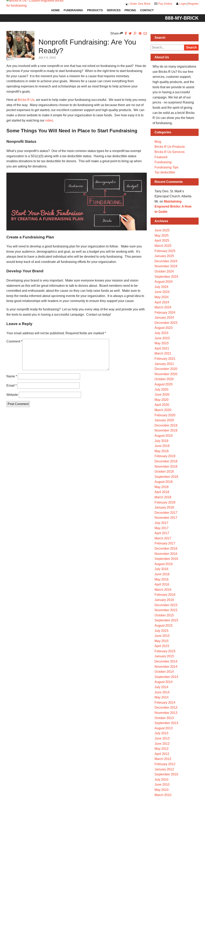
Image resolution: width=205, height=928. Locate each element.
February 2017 (165, 543)
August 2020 (164, 384)
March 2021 (163, 353)
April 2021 (162, 348)
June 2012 (162, 743)
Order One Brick (140, 3)
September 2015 (166, 620)
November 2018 (166, 466)
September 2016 (166, 558)
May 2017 (162, 528)
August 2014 (164, 682)
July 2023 (161, 333)
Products (95, 10)
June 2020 (162, 394)
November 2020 (166, 374)
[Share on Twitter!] (130, 33)
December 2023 (166, 322)
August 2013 (164, 728)
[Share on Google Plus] (135, 33)
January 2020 (164, 420)
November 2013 (166, 712)
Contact (147, 10)
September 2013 (166, 723)
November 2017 (166, 517)
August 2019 (164, 435)
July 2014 (161, 687)
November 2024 (166, 266)
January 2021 (164, 364)
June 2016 (162, 574)
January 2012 (164, 769)
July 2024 (161, 287)
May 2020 (162, 399)
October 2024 (164, 271)
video (49, 120)
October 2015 (164, 615)
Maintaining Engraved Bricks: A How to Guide (173, 206)
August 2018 (164, 481)
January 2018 (164, 507)
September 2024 (166, 276)
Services (114, 10)
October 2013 (164, 718)
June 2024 (162, 292)
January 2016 (164, 600)
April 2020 (162, 404)
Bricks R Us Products (170, 146)
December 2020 (166, 369)
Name (11, 376)
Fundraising (73, 10)
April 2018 (162, 492)
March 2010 (163, 795)
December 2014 (166, 661)
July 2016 (161, 569)
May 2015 (162, 641)
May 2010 (162, 789)
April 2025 (162, 240)
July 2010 (161, 779)
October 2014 (164, 671)
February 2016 (165, 594)
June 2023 (162, 338)
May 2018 (162, 487)
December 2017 (166, 512)
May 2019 (162, 451)
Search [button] (191, 47)
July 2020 (161, 389)
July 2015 (161, 630)
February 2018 (165, 502)
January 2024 (164, 317)
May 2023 (162, 343)
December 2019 (166, 425)
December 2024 (166, 261)
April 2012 (162, 754)
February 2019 (165, 456)
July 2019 (161, 441)
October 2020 (164, 379)
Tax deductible (165, 172)
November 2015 (166, 610)
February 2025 (165, 251)
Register (193, 3)
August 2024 (164, 281)
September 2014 (166, 677)
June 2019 (162, 446)
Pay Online (165, 3)
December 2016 (166, 548)
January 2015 (164, 656)
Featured (161, 157)
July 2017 (161, 523)
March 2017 (163, 538)
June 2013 (162, 738)
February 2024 (165, 312)
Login (182, 3)
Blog (158, 141)
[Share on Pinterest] (140, 33)
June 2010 (162, 784)
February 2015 (165, 651)
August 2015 (164, 625)
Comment (14, 341)
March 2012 (163, 759)
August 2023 (164, 327)
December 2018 (166, 461)
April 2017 (162, 533)
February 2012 (165, 764)
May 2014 (162, 697)
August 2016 (164, 564)
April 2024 (162, 302)
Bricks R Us (26, 99)
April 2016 (162, 584)
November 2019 (166, 430)
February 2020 (165, 415)
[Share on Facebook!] (126, 33)
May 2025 (162, 235)
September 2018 (166, 476)
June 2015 (162, 635)
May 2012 (162, 748)
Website (12, 394)
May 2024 (162, 297)
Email (11, 385)
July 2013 (161, 733)
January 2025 (164, 256)
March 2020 (163, 410)
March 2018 (163, 497)
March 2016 (163, 589)
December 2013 (166, 707)
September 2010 (166, 774)
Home (55, 10)
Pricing (130, 10)
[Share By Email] (145, 33)
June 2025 (162, 230)
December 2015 (166, 605)
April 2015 (162, 646)
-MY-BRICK (182, 18)
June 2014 (162, 692)
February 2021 (165, 358)
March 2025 (163, 245)
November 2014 (166, 666)
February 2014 (165, 702)
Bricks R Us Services (170, 152)
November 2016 (166, 553)
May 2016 (162, 579)
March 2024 (163, 307)
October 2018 (164, 471)
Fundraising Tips (166, 167)
